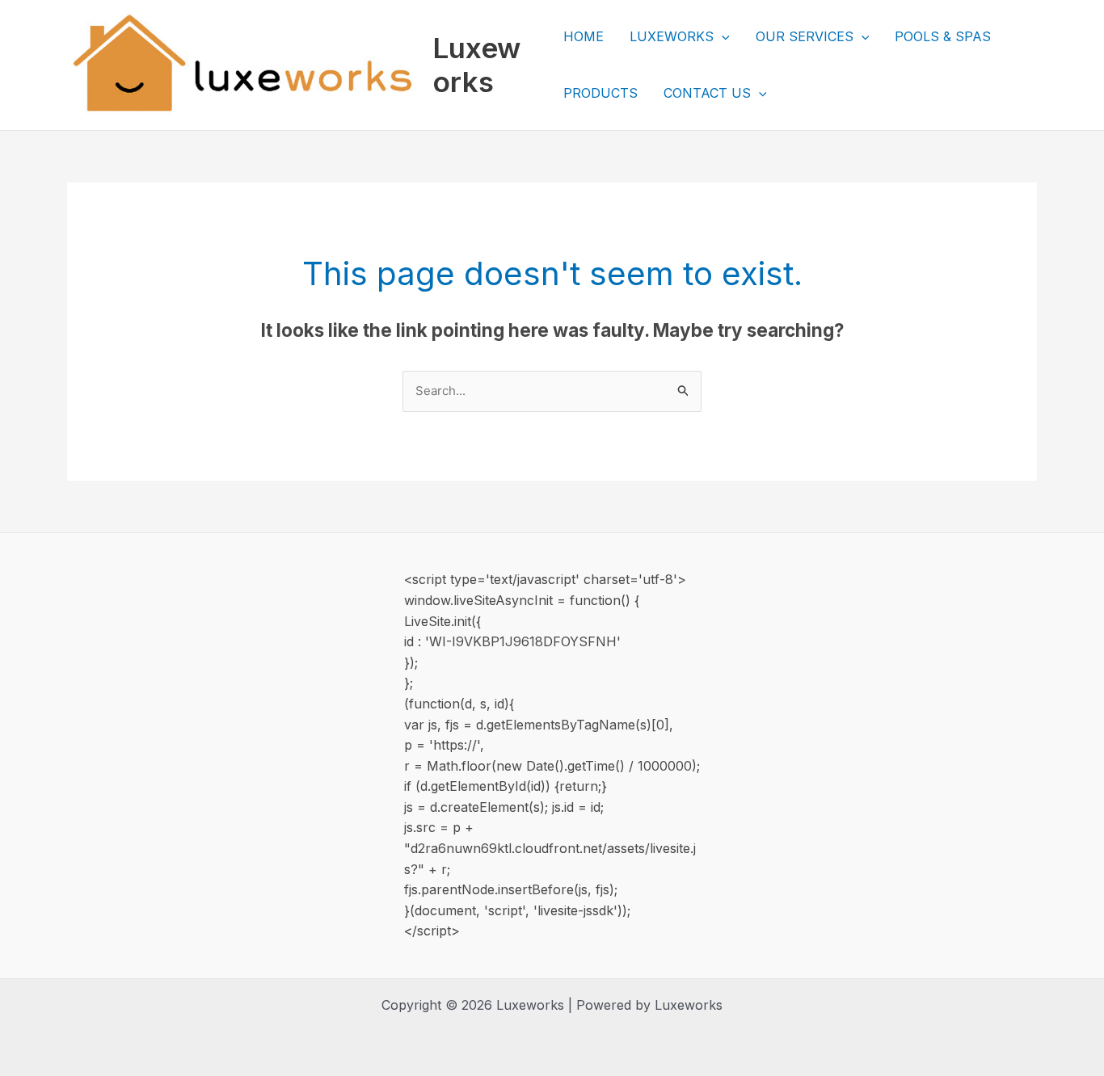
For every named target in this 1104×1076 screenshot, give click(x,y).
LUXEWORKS (672, 36)
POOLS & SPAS (943, 36)
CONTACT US (707, 93)
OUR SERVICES (804, 36)
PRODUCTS (600, 93)
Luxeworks (476, 65)
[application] (722, 36)
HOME (583, 36)
